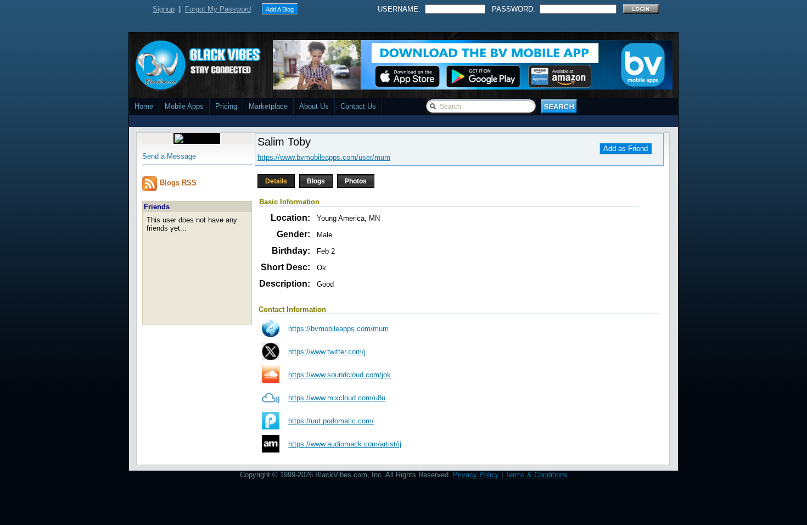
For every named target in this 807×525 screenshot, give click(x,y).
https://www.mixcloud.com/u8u (336, 398)
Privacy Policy (476, 475)
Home (143, 106)
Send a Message (169, 156)
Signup (164, 9)
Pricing (226, 106)
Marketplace (268, 106)
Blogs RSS (178, 182)
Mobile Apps (184, 106)
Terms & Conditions (536, 475)
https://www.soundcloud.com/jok (339, 375)
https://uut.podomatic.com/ (331, 421)
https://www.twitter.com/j (327, 352)
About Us (314, 106)
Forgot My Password (218, 9)
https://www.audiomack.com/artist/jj (344, 444)
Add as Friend (625, 148)
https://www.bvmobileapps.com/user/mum (323, 157)
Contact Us (358, 106)
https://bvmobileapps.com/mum (338, 329)
